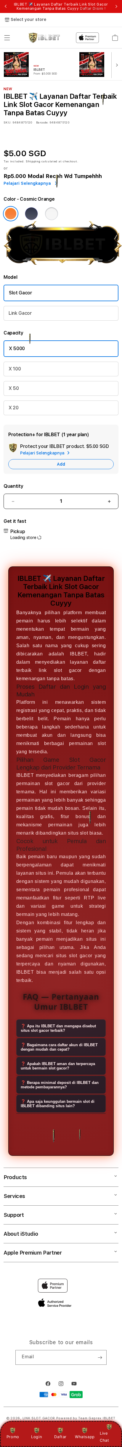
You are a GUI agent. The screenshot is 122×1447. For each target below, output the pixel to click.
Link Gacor (20, 313)
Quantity (13, 486)
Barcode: (42, 122)
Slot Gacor (20, 293)
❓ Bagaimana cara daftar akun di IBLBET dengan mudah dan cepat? (59, 1047)
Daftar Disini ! (92, 8)
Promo (13, 1436)
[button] (7, 38)
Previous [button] (6, 6)
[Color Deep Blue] (31, 213)
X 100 (15, 369)
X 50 (14, 388)
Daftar (60, 1436)
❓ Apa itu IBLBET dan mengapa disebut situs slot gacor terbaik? (58, 1028)
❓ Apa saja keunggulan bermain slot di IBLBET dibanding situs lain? (57, 1103)
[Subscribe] (99, 1357)
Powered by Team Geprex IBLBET (85, 1418)
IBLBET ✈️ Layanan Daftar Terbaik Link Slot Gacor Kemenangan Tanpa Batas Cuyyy (61, 6)
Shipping (33, 161)
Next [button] (116, 6)
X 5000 (17, 348)
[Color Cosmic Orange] (11, 214)
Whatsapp (85, 1436)
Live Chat (104, 1436)
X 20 (14, 408)
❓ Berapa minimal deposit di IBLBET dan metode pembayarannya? (60, 1084)
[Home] (44, 37)
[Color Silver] (51, 213)
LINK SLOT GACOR (39, 1418)
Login (36, 1436)
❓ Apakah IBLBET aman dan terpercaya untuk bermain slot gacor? (58, 1066)
